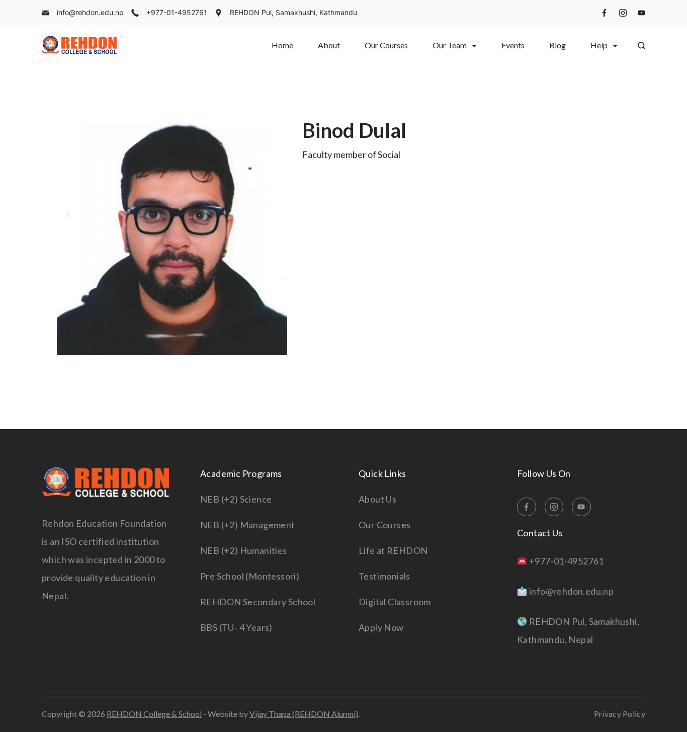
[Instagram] (623, 13)
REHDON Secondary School (257, 601)
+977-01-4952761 (176, 12)
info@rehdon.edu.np (90, 12)
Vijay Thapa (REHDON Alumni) (303, 713)
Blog (557, 45)
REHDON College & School (154, 713)
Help (599, 45)
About (329, 45)
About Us (377, 499)
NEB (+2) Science (236, 499)
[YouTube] (641, 13)
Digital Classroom (395, 601)
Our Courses (386, 45)
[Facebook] (604, 13)
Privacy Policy (619, 713)
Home (282, 45)
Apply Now (381, 627)
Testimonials (384, 576)
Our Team (450, 45)
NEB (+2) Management (247, 524)
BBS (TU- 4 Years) (236, 627)
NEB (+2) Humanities (243, 550)
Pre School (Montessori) (249, 576)
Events (513, 45)
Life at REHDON (393, 550)
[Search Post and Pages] (641, 45)
